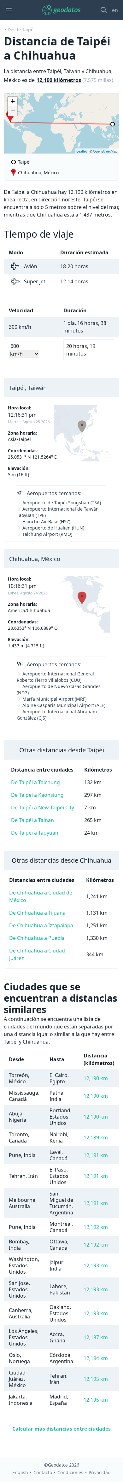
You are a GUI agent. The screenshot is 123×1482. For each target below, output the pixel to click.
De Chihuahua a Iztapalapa (41, 925)
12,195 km (96, 1378)
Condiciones (70, 1472)
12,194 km (96, 1358)
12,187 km (96, 1337)
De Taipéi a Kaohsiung (37, 794)
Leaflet (81, 150)
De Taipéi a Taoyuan (34, 832)
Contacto (42, 1472)
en (115, 10)
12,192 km (96, 1227)
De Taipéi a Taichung (35, 782)
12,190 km (96, 1078)
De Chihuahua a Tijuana (37, 912)
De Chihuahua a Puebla (37, 938)
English (20, 1472)
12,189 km (96, 1137)
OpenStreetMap (105, 150)
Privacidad (100, 1472)
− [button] (13, 111)
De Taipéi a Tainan (32, 820)
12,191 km (96, 1155)
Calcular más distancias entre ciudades (61, 1428)
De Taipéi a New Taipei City (42, 807)
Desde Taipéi (21, 29)
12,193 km (96, 1265)
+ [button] (13, 101)
